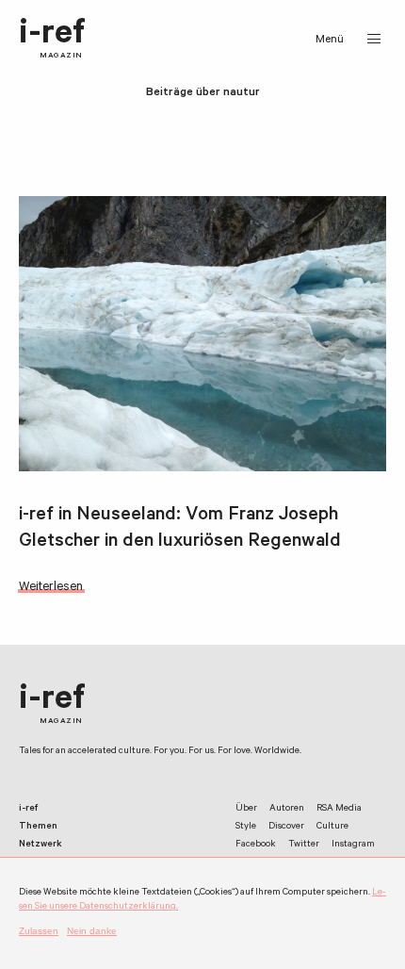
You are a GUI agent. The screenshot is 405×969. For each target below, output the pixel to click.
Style (245, 827)
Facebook (255, 845)
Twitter (303, 845)
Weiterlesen (51, 588)
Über (246, 809)
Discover (286, 827)
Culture (332, 827)
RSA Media (339, 809)
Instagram (353, 845)
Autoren (286, 809)
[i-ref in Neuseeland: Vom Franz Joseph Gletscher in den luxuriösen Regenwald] (202, 334)
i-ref (52, 39)
